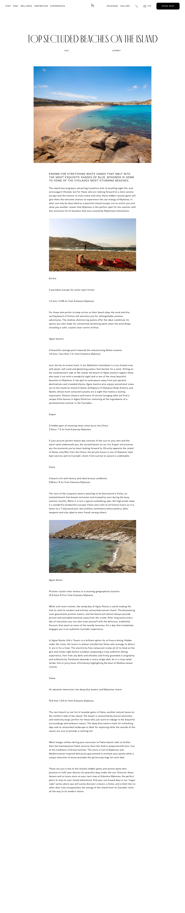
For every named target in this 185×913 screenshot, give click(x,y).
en (144, 6)
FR (149, 6)
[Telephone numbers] (137, 6)
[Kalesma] (92, 6)
